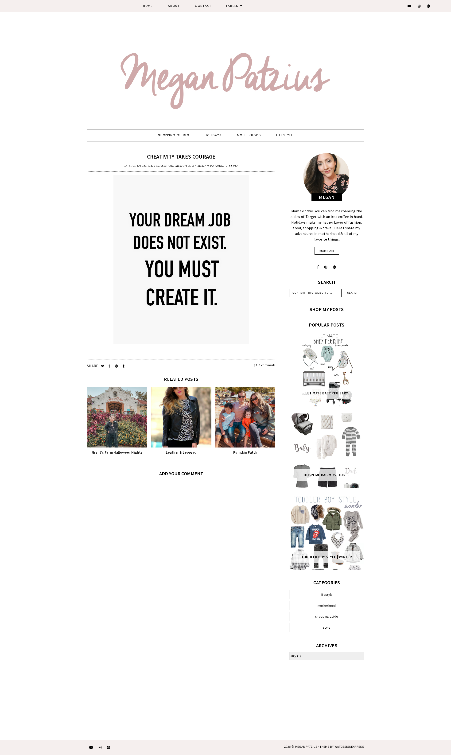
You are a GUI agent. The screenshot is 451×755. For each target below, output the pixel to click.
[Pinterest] (429, 6)
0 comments (266, 365)
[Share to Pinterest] (117, 366)
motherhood (327, 605)
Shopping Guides (174, 135)
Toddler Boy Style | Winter (326, 557)
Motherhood (249, 135)
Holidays (213, 135)
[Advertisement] (326, 698)
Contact (203, 6)
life (132, 166)
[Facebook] (318, 267)
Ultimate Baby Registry (326, 393)
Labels (232, 6)
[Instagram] (419, 6)
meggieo (182, 166)
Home (148, 6)
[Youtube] (410, 6)
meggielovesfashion (155, 166)
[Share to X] (103, 366)
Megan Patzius (306, 746)
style (326, 627)
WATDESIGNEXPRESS (349, 746)
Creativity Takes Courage (181, 156)
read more (326, 250)
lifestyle (327, 594)
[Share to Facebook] (110, 366)
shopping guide (326, 616)
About (174, 6)
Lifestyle (284, 135)
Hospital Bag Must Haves (327, 475)
